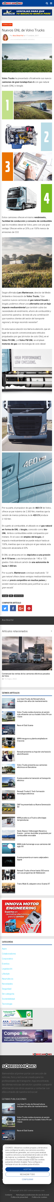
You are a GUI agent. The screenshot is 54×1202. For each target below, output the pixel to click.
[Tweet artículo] (5, 608)
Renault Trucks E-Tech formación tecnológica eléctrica (31, 792)
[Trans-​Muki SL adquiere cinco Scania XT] (8, 892)
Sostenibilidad (8, 999)
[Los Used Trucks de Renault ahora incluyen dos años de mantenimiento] (8, 707)
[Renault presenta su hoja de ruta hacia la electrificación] (8, 760)
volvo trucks (19, 596)
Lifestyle (6, 974)
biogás (5, 596)
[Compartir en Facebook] (13, 608)
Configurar (27, 1179)
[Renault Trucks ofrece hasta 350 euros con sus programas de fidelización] (8, 879)
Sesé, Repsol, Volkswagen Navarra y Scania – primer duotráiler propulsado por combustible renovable (34, 833)
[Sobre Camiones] (12, 6)
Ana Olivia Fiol (18, 36)
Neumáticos (7, 979)
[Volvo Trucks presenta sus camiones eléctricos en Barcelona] (8, 774)
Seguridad (6, 989)
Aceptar (27, 1169)
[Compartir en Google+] (21, 608)
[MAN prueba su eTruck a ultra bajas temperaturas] (8, 826)
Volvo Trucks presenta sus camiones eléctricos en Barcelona (32, 766)
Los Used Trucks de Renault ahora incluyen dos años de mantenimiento (32, 700)
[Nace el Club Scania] (8, 734)
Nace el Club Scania (25, 725)
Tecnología (7, 24)
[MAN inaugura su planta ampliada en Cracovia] (8, 747)
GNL (11, 596)
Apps (4, 948)
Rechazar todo (27, 1174)
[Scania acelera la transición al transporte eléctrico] (8, 787)
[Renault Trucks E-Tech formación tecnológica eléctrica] (8, 800)
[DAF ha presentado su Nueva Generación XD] (8, 813)
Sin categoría (8, 994)
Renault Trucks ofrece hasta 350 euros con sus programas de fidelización (33, 872)
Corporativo (7, 958)
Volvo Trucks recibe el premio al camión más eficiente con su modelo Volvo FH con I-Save (34, 714)
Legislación (7, 969)
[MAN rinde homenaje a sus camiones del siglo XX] (8, 853)
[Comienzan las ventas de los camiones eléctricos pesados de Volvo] (27, 669)
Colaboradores (9, 953)
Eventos (5, 963)
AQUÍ (33, 1157)
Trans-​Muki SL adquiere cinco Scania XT (33, 884)
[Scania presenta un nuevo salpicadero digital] (8, 866)
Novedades (7, 984)
